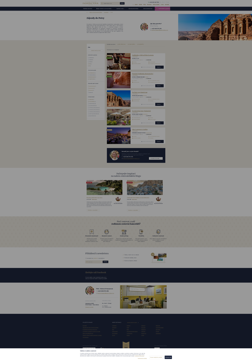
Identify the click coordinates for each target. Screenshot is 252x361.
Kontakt (167, 4)
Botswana (114, 333)
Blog (144, 4)
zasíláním (95, 258)
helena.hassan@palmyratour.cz (159, 30)
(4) (90, 63)
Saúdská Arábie (159, 327)
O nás (162, 4)
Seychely (158, 329)
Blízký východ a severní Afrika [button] (103, 8)
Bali (113, 329)
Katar (128, 335)
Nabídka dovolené (87, 8)
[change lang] (91, 3)
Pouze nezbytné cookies (156, 357)
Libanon (143, 325)
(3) (92, 77)
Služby (140, 4)
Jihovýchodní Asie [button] (147, 8)
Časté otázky (156, 4)
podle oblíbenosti (121, 44)
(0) (91, 57)
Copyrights (85, 337)
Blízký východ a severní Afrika (96, 12)
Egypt (113, 335)
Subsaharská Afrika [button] (133, 8)
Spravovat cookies (142, 358)
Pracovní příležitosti (88, 333)
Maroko (143, 331)
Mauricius (143, 333)
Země (136, 4)
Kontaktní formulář (154, 158)
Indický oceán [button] (120, 8)
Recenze (149, 4)
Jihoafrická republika (132, 331)
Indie (128, 327)
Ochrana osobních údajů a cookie (91, 331)
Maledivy (143, 329)
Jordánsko (106, 12)
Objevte (159, 67)
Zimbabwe (158, 333)
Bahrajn (114, 327)
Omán (142, 335)
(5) (91, 99)
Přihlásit (105, 261)
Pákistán (158, 325)
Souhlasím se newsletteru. (96, 258)
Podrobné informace (139, 356)
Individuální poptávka (164, 8)
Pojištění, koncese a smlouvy (90, 329)
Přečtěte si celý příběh (93, 210)
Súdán (157, 331)
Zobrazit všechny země (95, 50)
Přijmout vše (168, 357)
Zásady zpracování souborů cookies (92, 335)
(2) (92, 72)
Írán (128, 329)
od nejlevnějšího (131, 44)
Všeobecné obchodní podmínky (91, 327)
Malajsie (143, 327)
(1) (90, 65)
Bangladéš (115, 331)
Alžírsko (114, 325)
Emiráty (128, 325)
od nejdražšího (140, 44)
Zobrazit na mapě (89, 307)
